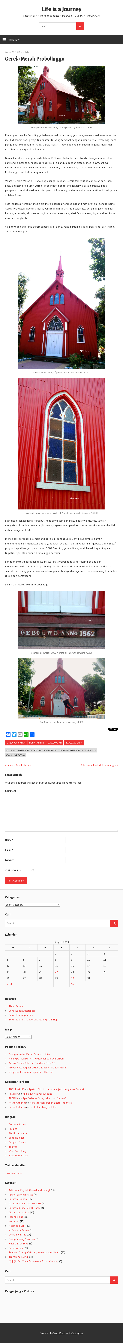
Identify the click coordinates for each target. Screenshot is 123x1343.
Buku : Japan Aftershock (22, 1010)
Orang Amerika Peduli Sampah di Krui (30, 1054)
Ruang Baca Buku (18, 1243)
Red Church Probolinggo (46, 750)
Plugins (13, 1128)
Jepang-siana (16, 1216)
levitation (14, 1221)
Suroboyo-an (55, 742)
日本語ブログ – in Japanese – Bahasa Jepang (33, 1261)
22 (56, 971)
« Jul (9, 984)
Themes (13, 1146)
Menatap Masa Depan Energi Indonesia (51, 1102)
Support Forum (17, 1142)
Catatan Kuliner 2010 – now (24, 1207)
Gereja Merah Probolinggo (19, 750)
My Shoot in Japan (19, 1230)
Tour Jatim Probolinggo (71, 750)
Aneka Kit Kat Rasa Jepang (37, 1093)
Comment (10, 790)
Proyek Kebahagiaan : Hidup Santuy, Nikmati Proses (38, 1067)
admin (26, 52)
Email (9, 849)
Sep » (74, 984)
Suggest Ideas (16, 1137)
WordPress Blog (17, 1151)
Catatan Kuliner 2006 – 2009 (25, 1203)
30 (72, 978)
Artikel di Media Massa (21, 1194)
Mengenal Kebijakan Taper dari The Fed (31, 1072)
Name (9, 839)
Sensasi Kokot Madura (19, 765)
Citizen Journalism (16, 742)
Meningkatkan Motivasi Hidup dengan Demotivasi (36, 1058)
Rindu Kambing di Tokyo (43, 1107)
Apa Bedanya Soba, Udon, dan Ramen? (44, 1098)
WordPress (59, 1333)
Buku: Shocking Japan (21, 1015)
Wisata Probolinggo (15, 755)
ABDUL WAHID (17, 1089)
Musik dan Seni (36, 742)
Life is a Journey (64, 9)
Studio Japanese (18, 1133)
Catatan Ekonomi (18, 1198)
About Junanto (17, 1006)
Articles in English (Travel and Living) (29, 1190)
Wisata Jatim (90, 750)
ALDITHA (14, 1093)
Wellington (77, 1333)
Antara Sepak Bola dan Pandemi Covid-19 (32, 1063)
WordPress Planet (18, 1155)
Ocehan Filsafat (17, 1234)
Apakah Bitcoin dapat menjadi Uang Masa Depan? (56, 1089)
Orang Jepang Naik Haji (22, 1239)
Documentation (17, 1124)
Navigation (14, 39)
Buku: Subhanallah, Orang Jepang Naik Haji (33, 1019)
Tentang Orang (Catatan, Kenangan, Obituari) (34, 1252)
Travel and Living (73, 742)
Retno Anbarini (17, 1102)
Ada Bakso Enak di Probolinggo (98, 765)
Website (9, 859)
